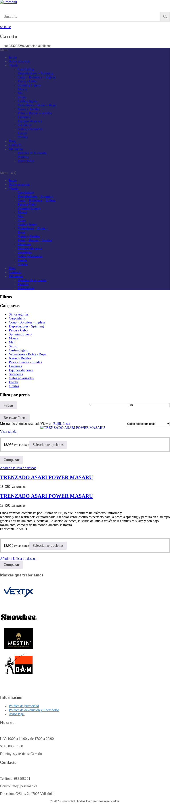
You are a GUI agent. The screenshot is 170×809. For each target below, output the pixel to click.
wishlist (5, 27)
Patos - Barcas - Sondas (25, 362)
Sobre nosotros (19, 61)
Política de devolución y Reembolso (34, 710)
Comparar (11, 460)
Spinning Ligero (29, 85)
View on (46, 423)
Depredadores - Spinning (26, 326)
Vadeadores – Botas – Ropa (37, 105)
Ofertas (23, 137)
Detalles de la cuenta (32, 153)
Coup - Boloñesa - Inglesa (27, 322)
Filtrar (8, 405)
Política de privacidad (24, 706)
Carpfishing (26, 69)
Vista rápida (8, 431)
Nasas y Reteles (29, 109)
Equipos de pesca (30, 121)
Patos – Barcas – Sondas (35, 113)
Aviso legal (17, 714)
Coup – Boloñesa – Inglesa (36, 77)
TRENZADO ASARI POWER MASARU (46, 477)
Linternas (24, 117)
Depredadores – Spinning (35, 73)
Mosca (22, 89)
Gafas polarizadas (30, 129)
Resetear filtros (15, 417)
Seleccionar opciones (48, 445)
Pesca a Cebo (27, 81)
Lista (66, 423)
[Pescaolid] (8, 2)
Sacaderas (25, 125)
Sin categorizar (19, 314)
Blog (12, 141)
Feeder (22, 133)
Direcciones (26, 161)
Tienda (13, 65)
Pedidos (23, 157)
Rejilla (57, 423)
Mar (20, 93)
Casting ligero (27, 101)
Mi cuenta (16, 149)
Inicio (13, 57)
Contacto (15, 145)
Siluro (22, 97)
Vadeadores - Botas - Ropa (27, 354)
